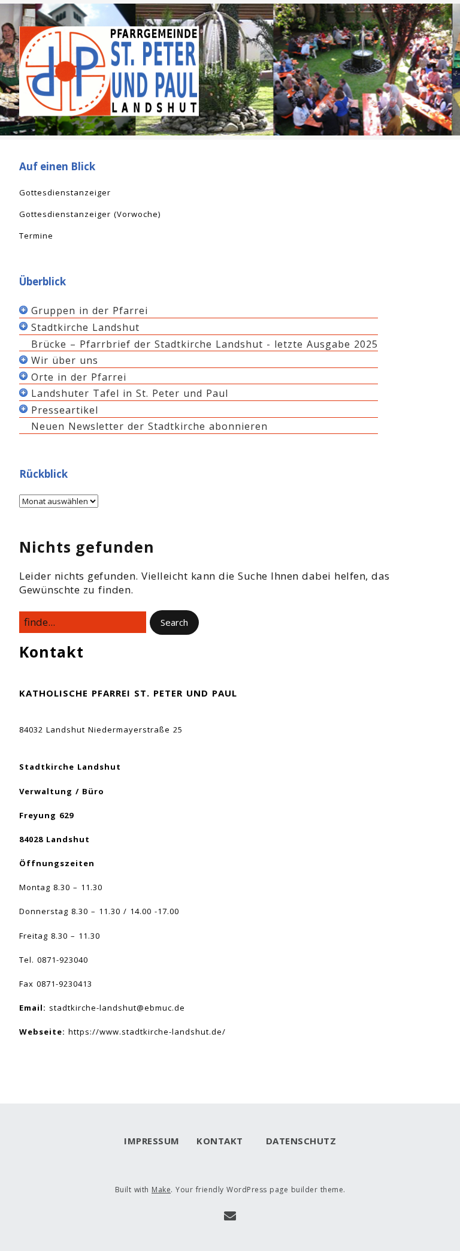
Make (161, 1189)
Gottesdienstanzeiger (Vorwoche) (90, 214)
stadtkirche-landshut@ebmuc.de (117, 1007)
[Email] (230, 1216)
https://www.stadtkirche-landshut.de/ (147, 1031)
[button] (174, 622)
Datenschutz (298, 1141)
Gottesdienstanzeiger (65, 192)
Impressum (152, 1141)
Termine (36, 235)
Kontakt (219, 1141)
